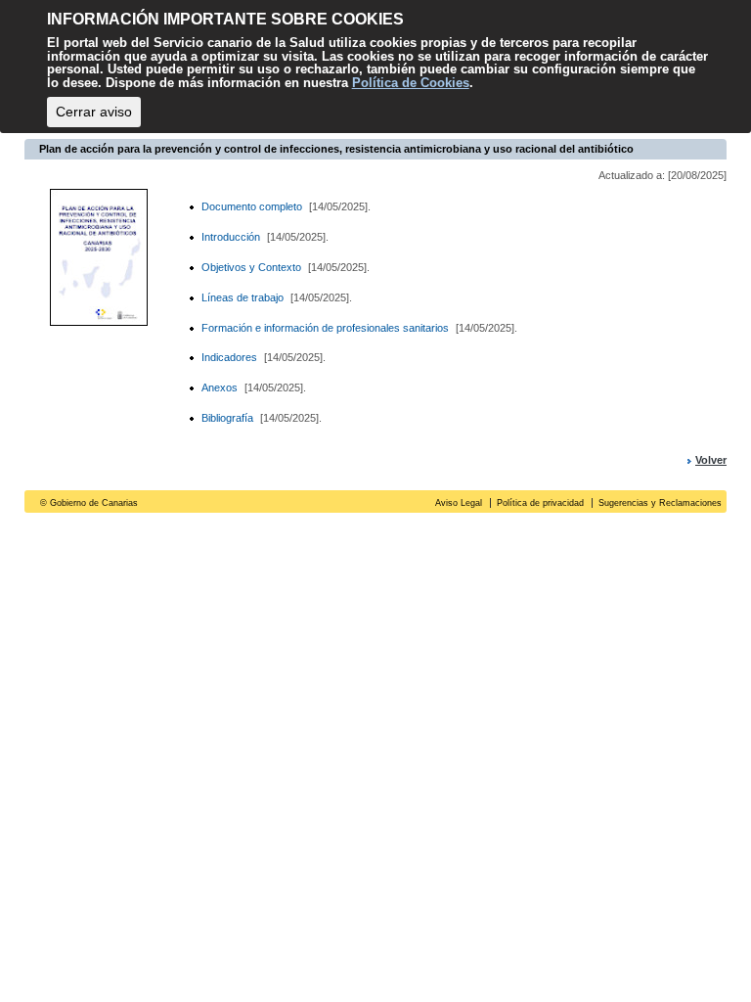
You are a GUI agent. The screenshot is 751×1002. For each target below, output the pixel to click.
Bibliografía (227, 418)
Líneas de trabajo (242, 297)
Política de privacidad (540, 503)
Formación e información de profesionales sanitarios (325, 328)
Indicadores (229, 357)
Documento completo (251, 206)
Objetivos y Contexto (251, 267)
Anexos (219, 387)
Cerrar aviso (94, 111)
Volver (711, 460)
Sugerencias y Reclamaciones (660, 503)
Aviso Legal (458, 503)
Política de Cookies (410, 82)
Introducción (232, 237)
